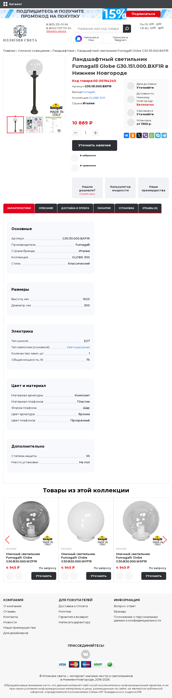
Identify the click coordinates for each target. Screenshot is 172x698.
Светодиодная (78, 347)
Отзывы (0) (149, 208)
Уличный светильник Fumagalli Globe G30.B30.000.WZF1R (23, 557)
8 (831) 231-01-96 (57, 24)
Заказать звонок (56, 31)
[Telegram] (164, 135)
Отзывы (9, 611)
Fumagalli (88, 92)
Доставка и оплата (75, 208)
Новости (10, 622)
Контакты (10, 617)
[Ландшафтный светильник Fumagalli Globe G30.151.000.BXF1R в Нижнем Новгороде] (34, 86)
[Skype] (158, 135)
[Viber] (145, 135)
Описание (46, 208)
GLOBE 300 (97, 97)
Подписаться (143, 14)
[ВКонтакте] (126, 135)
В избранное (88, 155)
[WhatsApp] (151, 135)
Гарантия (104, 208)
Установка (126, 208)
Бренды (120, 611)
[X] (139, 135)
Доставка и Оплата (73, 606)
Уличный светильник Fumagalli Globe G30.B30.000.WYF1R (78, 557)
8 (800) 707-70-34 (58, 28)
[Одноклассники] (132, 135)
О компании (12, 606)
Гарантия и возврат (73, 617)
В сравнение (88, 165)
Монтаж (65, 611)
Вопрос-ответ (125, 606)
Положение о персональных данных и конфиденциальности (137, 618)
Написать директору (74, 622)
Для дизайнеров (15, 633)
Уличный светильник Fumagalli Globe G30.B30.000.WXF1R (133, 557)
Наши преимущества (19, 627)
